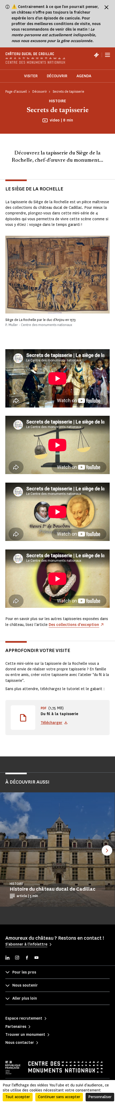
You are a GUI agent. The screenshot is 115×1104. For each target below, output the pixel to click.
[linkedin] (7, 958)
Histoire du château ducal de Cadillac (52, 889)
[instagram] (17, 958)
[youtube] (36, 958)
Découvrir (57, 76)
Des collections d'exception (74, 624)
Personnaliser (100, 1096)
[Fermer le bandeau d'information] (106, 7)
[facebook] (27, 958)
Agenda (83, 76)
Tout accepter (17, 1096)
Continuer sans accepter (59, 1096)
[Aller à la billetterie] (96, 55)
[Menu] (107, 55)
